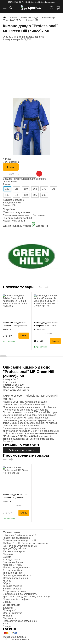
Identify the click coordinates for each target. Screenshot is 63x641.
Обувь (6, 583)
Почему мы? (10, 610)
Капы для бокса (11, 559)
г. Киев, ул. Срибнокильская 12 (19, 535)
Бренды (7, 602)
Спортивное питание (14, 591)
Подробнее (9, 209)
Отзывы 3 (8, 37)
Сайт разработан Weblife (16, 639)
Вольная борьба (12, 588)
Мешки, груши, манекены (16, 567)
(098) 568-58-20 (28, 545)
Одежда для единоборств (17, 575)
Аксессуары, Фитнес (14, 570)
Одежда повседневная (15, 578)
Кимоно (7, 580)
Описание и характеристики (29, 37)
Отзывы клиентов (12, 613)
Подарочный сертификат (16, 599)
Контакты (8, 615)
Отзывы (49, 333)
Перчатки (8, 554)
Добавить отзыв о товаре (21, 450)
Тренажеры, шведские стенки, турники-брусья (28, 596)
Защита (7, 557)
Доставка (8, 607)
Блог (5, 623)
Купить (11, 167)
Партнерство (10, 618)
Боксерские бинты (13, 562)
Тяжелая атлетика (12, 586)
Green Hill (15, 202)
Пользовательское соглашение (20, 621)
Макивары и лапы (12, 565)
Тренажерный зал (12, 573)
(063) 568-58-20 (14, 2)
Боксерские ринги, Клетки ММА (20, 594)
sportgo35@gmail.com (14, 548)
